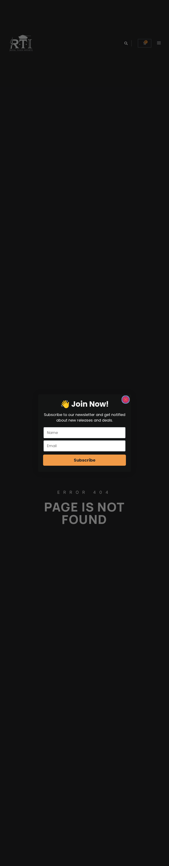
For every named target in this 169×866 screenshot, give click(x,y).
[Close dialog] (125, 399)
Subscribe (84, 460)
